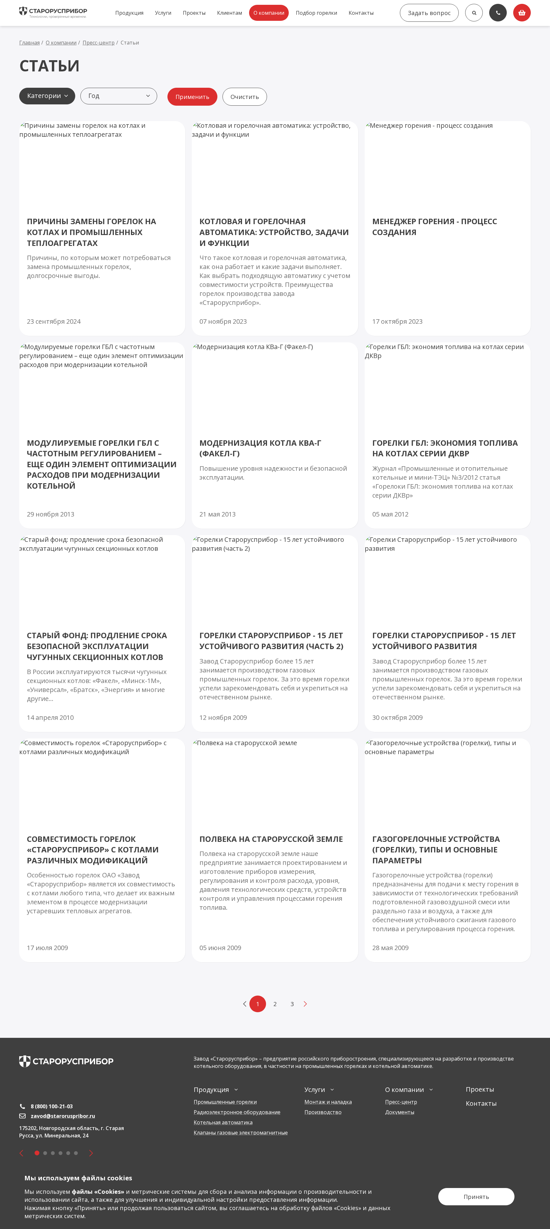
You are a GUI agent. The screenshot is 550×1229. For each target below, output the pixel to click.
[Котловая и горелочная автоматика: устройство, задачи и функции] (275, 228)
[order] (522, 12)
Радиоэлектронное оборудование (237, 1112)
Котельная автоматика (223, 1122)
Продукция (129, 12)
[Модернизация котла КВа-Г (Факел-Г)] (275, 435)
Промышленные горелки (225, 1101)
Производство (323, 1112)
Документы (399, 1112)
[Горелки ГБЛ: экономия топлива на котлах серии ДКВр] (448, 435)
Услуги (163, 12)
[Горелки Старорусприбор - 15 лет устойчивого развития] (448, 633)
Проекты (194, 12)
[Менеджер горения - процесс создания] (448, 228)
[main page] (66, 1061)
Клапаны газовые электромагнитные (241, 1132)
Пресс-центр (401, 1101)
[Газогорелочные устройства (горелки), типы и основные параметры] (448, 850)
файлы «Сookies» (98, 1191)
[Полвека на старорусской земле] (275, 850)
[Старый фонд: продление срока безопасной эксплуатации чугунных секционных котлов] (102, 633)
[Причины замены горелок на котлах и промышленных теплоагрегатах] (102, 228)
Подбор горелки (316, 12)
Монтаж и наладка (328, 1101)
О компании (269, 12)
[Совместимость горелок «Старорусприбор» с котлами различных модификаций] (102, 850)
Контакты (361, 12)
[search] (474, 12)
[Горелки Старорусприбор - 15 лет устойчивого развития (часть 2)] (275, 633)
